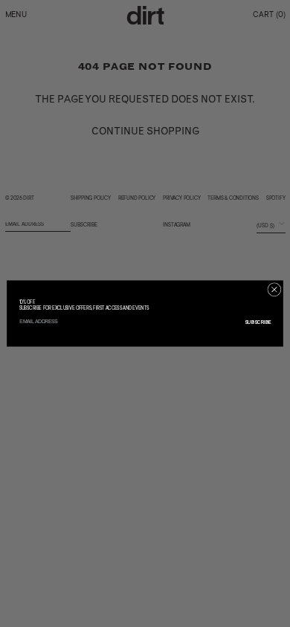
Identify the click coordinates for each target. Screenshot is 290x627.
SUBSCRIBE (258, 322)
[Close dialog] (274, 290)
